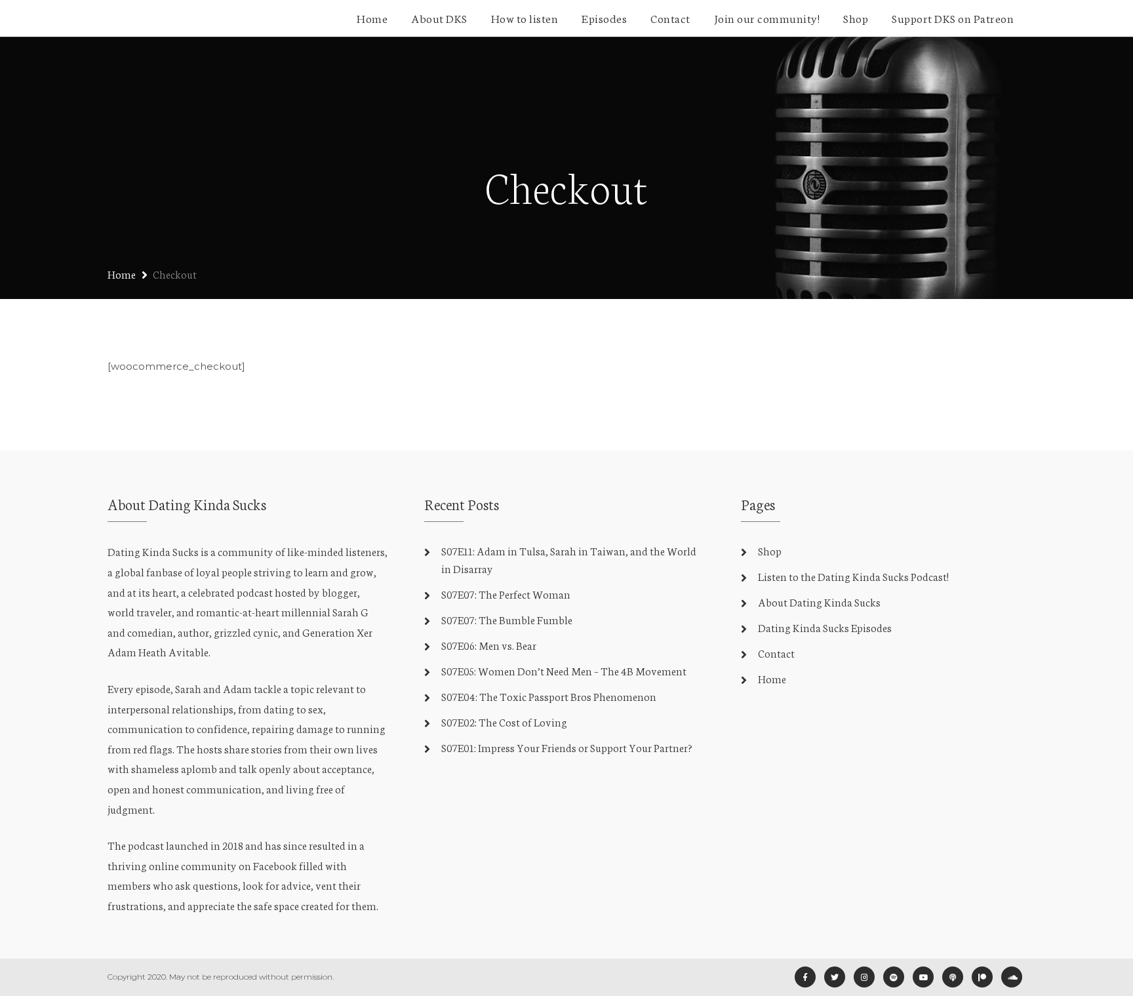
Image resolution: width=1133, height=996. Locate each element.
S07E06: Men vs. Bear (488, 644)
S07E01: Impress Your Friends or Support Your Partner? (566, 747)
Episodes (604, 18)
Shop (855, 18)
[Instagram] (864, 976)
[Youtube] (923, 976)
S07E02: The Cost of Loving (504, 721)
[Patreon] (982, 976)
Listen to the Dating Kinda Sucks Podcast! (853, 576)
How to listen (525, 18)
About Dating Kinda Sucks (819, 601)
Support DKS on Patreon (953, 18)
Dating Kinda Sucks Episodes (825, 627)
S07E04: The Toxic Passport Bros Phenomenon (548, 696)
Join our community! (767, 18)
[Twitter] (834, 976)
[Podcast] (952, 976)
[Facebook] (805, 976)
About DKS (439, 18)
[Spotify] (893, 976)
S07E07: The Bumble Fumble (506, 619)
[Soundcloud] (1011, 976)
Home (372, 18)
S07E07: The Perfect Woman (505, 593)
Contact (670, 18)
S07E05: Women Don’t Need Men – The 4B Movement (563, 670)
